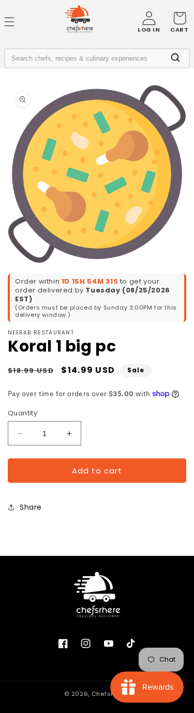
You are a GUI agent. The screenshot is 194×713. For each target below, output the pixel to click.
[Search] (175, 58)
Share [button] (31, 507)
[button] (179, 22)
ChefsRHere (111, 694)
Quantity (22, 413)
